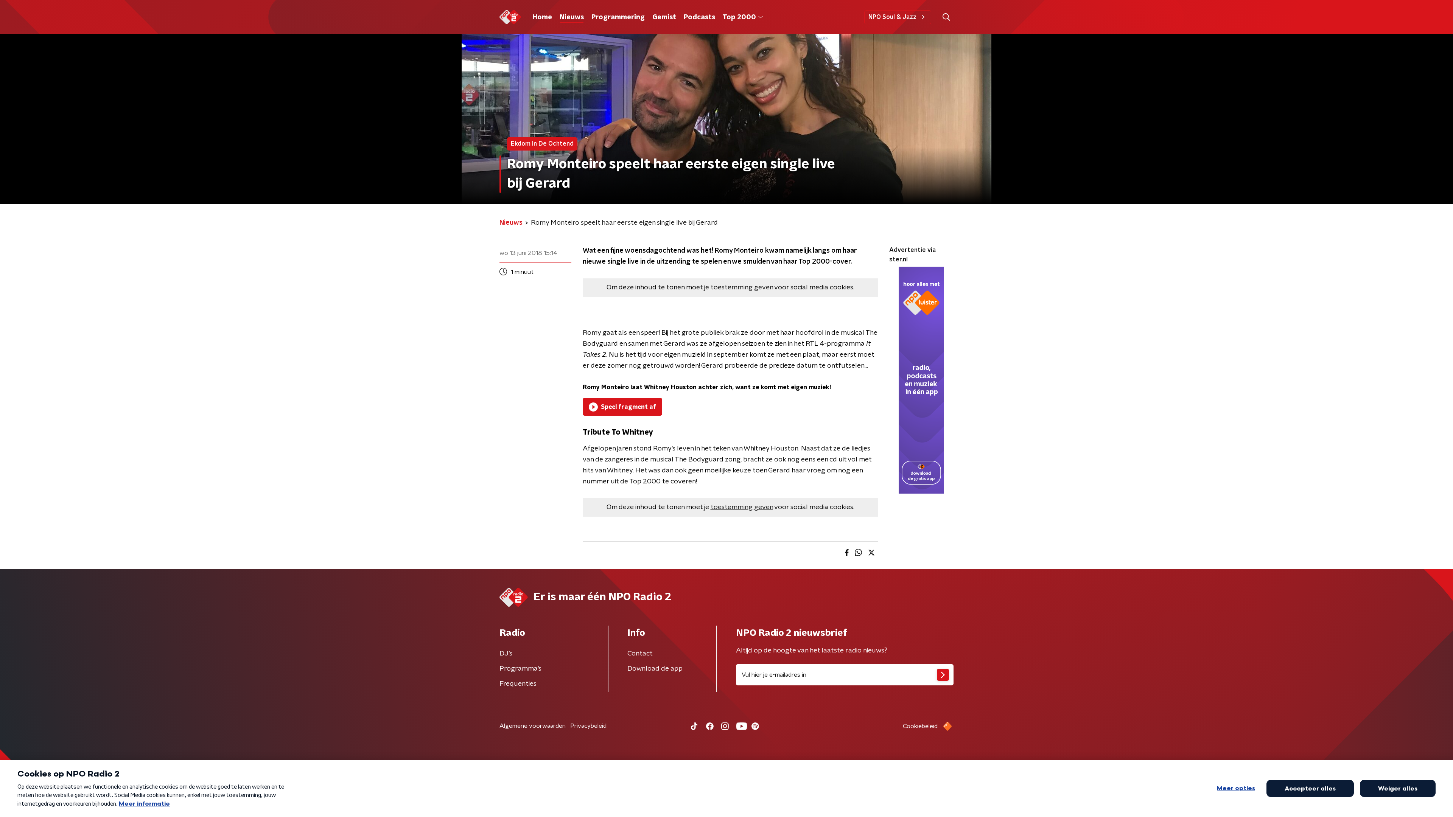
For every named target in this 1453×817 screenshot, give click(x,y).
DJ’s (505, 653)
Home (542, 17)
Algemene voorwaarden (532, 726)
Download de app (655, 668)
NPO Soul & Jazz (892, 17)
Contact (640, 653)
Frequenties (518, 683)
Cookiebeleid (920, 726)
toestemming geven (742, 287)
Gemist (664, 17)
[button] (946, 17)
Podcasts (699, 17)
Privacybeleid (588, 726)
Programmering (618, 17)
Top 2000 (739, 17)
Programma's (520, 668)
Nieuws (572, 17)
